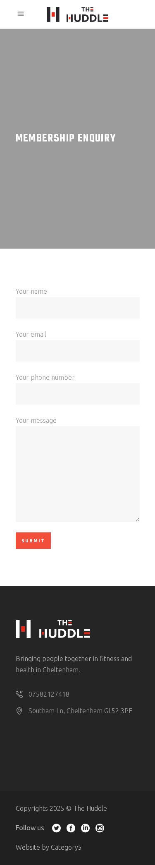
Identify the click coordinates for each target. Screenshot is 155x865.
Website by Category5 (49, 847)
